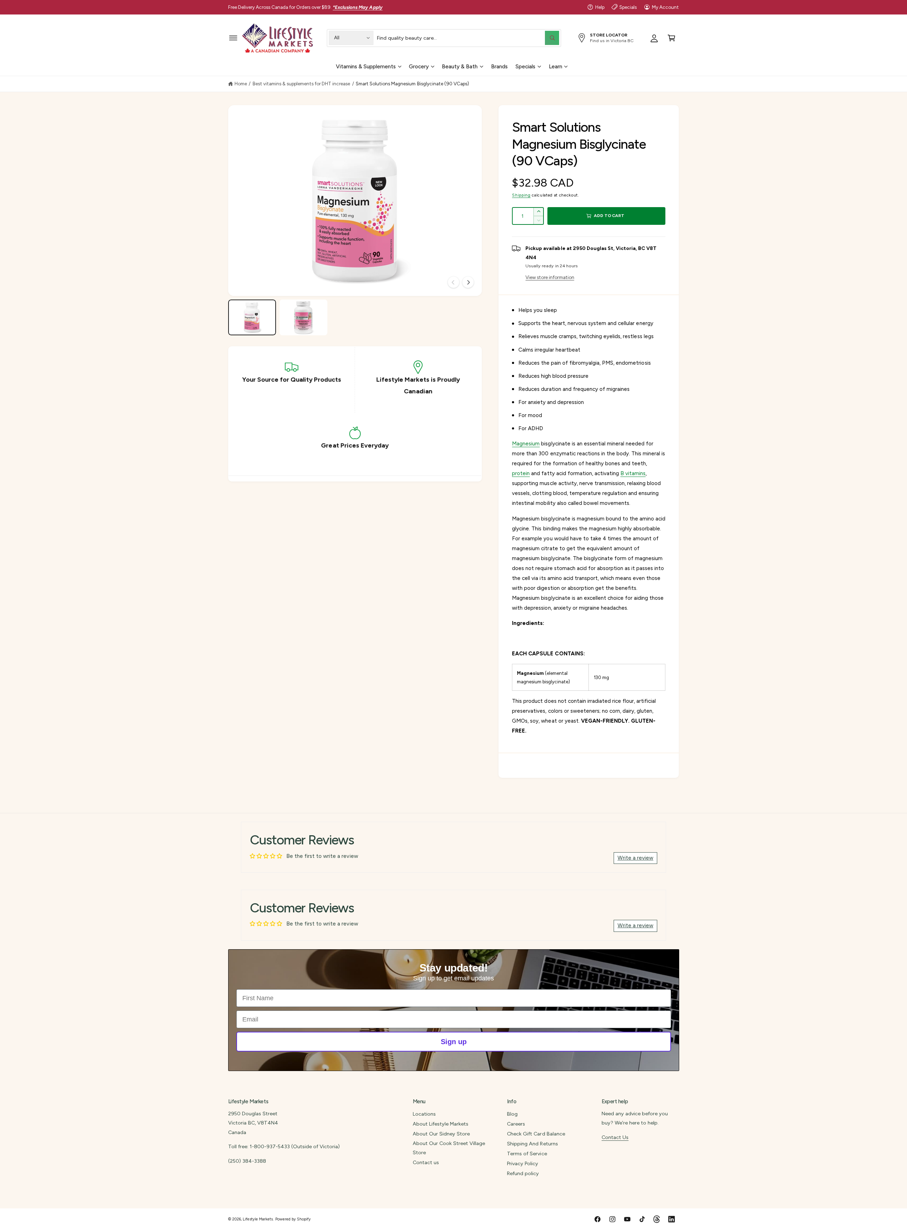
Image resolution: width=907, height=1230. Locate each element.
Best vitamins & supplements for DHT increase (301, 83)
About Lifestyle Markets (440, 1124)
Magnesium (526, 443)
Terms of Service (527, 1153)
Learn (555, 66)
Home (241, 83)
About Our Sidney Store (441, 1134)
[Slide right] (468, 282)
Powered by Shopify (293, 1219)
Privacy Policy (522, 1163)
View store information (549, 277)
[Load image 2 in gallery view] (304, 318)
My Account (665, 7)
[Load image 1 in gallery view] (252, 318)
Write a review (635, 858)
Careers (516, 1124)
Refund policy (523, 1173)
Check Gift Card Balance (536, 1134)
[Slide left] (453, 282)
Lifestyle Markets (258, 1219)
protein (521, 473)
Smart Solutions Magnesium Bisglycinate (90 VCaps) (412, 83)
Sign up (454, 1042)
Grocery (419, 66)
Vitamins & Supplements (366, 66)
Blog (512, 1114)
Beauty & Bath (460, 66)
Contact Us (615, 1137)
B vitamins (633, 473)
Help (599, 7)
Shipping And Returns (532, 1143)
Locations (424, 1114)
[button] (233, 37)
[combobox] (468, 37)
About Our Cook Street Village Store (449, 1148)
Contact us (426, 1162)
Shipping (521, 195)
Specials (628, 7)
